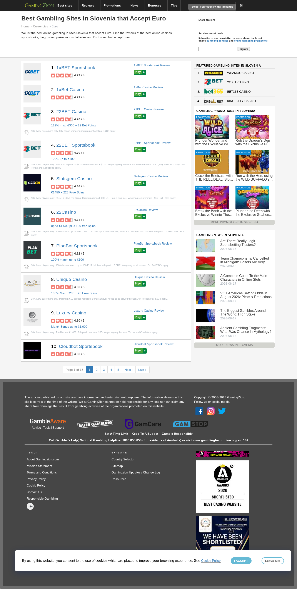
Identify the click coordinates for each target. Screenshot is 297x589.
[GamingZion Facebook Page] (199, 411)
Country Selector (123, 459)
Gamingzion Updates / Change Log (136, 472)
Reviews (88, 5)
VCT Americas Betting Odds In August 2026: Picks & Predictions (246, 295)
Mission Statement (39, 466)
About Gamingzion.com (43, 459)
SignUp (244, 48)
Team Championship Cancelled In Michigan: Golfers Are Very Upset (244, 260)
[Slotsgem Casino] (32, 182)
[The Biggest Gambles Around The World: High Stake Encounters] (205, 315)
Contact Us (34, 492)
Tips (174, 5)
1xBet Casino (70, 89)
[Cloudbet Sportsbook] (32, 350)
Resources (119, 479)
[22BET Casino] (32, 115)
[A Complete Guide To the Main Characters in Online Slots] (205, 280)
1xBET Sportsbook (75, 67)
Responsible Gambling (42, 498)
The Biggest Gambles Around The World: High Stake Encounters (243, 312)
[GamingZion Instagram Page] (210, 411)
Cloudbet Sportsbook (81, 346)
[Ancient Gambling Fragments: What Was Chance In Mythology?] (205, 332)
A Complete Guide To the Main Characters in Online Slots (243, 277)
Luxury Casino (71, 312)
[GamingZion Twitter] (222, 411)
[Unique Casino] (32, 283)
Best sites (65, 5)
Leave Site (272, 560)
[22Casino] (32, 216)
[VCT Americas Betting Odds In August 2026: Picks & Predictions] (205, 297)
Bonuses (155, 5)
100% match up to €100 (67, 259)
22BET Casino (71, 111)
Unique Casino (71, 279)
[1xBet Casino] (32, 93)
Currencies (40, 26)
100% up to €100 (63, 159)
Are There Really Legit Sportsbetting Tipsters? (238, 243)
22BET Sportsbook (75, 145)
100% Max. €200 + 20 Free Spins (74, 293)
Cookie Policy (36, 485)
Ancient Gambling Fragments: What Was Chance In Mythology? (245, 330)
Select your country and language (212, 6)
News (134, 5)
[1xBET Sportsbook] (32, 72)
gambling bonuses (217, 40)
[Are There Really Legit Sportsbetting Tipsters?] (205, 245)
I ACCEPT (241, 560)
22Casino (66, 212)
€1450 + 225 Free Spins (67, 192)
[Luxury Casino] (32, 317)
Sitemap (117, 466)
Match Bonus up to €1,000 (69, 326)
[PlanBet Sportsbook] (32, 250)
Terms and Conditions (42, 472)
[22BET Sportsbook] (32, 149)
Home (25, 26)
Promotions (113, 5)
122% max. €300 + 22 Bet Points (73, 125)
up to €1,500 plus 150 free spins (73, 226)
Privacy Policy (36, 479)
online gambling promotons (250, 40)
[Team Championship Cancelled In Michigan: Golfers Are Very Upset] (205, 263)
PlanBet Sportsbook (77, 245)
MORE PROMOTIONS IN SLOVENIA (234, 222)
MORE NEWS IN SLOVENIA (234, 345)
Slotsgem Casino (74, 178)
